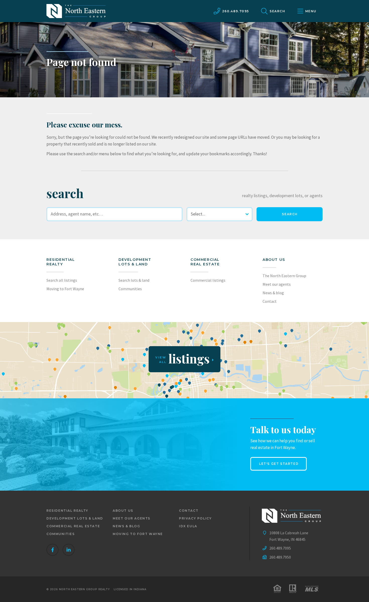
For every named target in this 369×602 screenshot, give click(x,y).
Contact (270, 301)
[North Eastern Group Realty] (76, 11)
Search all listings (61, 280)
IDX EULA (188, 526)
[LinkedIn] (69, 550)
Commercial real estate (73, 526)
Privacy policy (195, 518)
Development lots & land (134, 261)
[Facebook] (52, 550)
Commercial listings (208, 280)
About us (274, 259)
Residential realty (60, 261)
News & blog (273, 292)
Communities (130, 288)
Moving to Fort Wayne (65, 288)
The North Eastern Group (284, 275)
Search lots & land (133, 280)
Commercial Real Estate (205, 261)
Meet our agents (277, 284)
